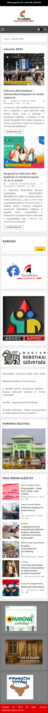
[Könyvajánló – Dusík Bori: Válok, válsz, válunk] (10, 492)
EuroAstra (26, 82)
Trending (30, 485)
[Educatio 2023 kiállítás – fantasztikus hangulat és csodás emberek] (24, 69)
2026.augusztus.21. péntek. (32, 516)
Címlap (17, 82)
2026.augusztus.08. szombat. (33, 557)
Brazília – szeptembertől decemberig (19, 402)
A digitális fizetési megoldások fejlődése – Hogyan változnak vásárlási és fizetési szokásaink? (24, 391)
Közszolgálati (32, 584)
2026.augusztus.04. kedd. (34, 577)
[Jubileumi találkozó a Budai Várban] (10, 511)
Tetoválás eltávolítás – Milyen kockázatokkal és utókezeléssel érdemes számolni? (32, 569)
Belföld (9, 82)
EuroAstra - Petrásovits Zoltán (23, 101)
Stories (23, 485)
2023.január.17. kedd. (12, 104)
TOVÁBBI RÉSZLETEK (14, 132)
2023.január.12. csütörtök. (14, 186)
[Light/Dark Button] (40, 29)
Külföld (23, 543)
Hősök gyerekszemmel (32, 586)
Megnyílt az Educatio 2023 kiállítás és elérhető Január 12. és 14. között (21, 177)
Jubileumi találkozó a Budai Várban (19, 381)
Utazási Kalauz (38, 543)
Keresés (9, 241)
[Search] (45, 29)
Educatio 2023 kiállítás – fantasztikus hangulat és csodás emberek (24, 94)
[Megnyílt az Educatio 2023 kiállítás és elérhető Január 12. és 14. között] (24, 152)
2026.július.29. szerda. (36, 590)
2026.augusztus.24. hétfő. (34, 497)
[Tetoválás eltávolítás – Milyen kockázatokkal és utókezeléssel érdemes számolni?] (10, 568)
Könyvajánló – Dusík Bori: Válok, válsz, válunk (23, 373)
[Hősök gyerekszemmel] (10, 587)
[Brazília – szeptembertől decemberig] (10, 549)
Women (37, 485)
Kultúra (27, 165)
